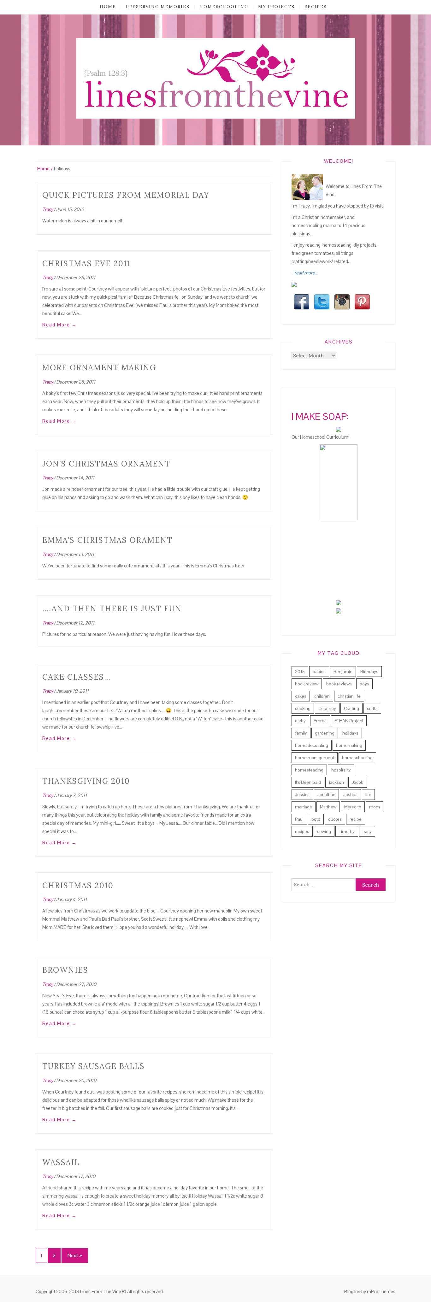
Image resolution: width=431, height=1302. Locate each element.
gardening (324, 733)
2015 (300, 671)
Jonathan (326, 794)
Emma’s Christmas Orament (107, 540)
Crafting (351, 708)
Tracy (47, 209)
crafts (372, 708)
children (322, 696)
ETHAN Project (348, 721)
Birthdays (369, 671)
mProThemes (381, 1291)
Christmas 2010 (78, 885)
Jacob (357, 782)
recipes (315, 7)
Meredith (352, 807)
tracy (367, 831)
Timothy (347, 831)
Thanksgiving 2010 (86, 781)
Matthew (328, 807)
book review (306, 684)
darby (300, 721)
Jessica (302, 794)
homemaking (349, 745)
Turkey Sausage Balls (93, 1066)
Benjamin (343, 671)
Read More (59, 325)
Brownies (65, 970)
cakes (300, 696)
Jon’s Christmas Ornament (106, 464)
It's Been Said (308, 782)
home (108, 7)
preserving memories (158, 7)
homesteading (309, 770)
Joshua (350, 794)
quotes (335, 819)
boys (364, 684)
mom (374, 807)
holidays (350, 733)
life (368, 794)
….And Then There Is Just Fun (112, 608)
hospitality (341, 770)
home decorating (311, 745)
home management (314, 757)
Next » (75, 1255)
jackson (336, 782)
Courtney (327, 708)
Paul (299, 819)
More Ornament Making (99, 367)
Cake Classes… (76, 677)
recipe (356, 819)
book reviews (339, 684)
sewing (324, 831)
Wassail (61, 1162)
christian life (349, 696)
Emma (320, 721)
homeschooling (223, 7)
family (301, 733)
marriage (303, 807)
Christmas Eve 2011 (86, 263)
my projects (276, 7)
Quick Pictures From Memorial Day (125, 195)
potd (315, 819)
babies (319, 671)
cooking (302, 708)
